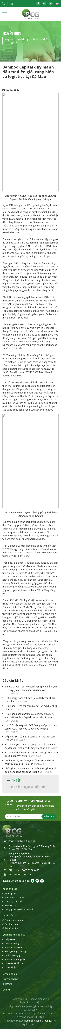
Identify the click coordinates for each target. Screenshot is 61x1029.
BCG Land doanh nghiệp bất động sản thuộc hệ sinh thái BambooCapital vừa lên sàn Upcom (30, 717)
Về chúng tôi (9, 888)
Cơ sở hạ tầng (11, 928)
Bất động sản (11, 924)
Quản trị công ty (12, 955)
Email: (13, 3)
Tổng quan (10, 893)
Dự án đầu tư (10, 915)
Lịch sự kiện (10, 967)
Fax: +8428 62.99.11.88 (21, 874)
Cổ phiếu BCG (11, 939)
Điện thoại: (4, 3)
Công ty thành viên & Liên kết (19, 909)
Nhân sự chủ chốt (13, 901)
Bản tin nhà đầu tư (14, 963)
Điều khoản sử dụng (36, 998)
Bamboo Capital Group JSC (38, 1020)
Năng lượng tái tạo (14, 920)
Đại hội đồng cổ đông (15, 951)
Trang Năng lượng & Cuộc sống (27, 787)
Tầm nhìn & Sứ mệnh (15, 897)
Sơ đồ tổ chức (11, 905)
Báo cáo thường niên (15, 959)
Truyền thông (10, 978)
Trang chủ (16, 998)
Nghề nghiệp (9, 973)
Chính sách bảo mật (29, 1002)
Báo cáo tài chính (13, 947)
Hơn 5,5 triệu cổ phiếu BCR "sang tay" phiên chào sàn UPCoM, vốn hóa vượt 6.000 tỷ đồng (31, 729)
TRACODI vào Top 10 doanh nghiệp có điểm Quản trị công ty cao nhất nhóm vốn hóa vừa (31, 690)
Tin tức (16, 780)
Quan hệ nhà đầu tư (13, 934)
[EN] (57, 3)
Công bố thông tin (13, 943)
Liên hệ (6, 989)
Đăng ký (49, 816)
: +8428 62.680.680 (29, 870)
